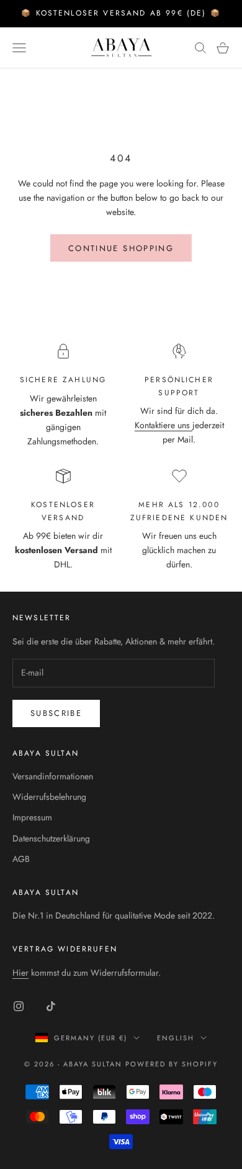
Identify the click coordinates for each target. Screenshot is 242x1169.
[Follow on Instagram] (18, 1006)
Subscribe (56, 713)
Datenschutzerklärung (51, 838)
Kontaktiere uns (163, 425)
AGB (21, 859)
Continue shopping (121, 248)
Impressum (32, 817)
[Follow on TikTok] (51, 1006)
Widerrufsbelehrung (49, 797)
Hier (20, 972)
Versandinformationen (52, 776)
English (175, 1038)
